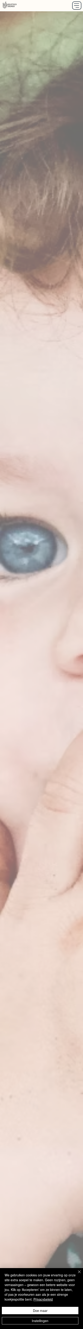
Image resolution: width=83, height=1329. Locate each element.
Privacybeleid (43, 1299)
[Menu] (76, 5)
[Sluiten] (76, 1274)
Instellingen (40, 1320)
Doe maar (40, 1310)
